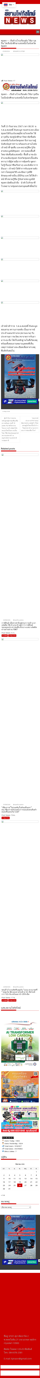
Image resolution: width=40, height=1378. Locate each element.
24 (9, 1185)
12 (20, 1178)
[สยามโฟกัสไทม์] (3, 31)
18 (15, 1182)
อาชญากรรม (6, 411)
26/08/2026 (6, 620)
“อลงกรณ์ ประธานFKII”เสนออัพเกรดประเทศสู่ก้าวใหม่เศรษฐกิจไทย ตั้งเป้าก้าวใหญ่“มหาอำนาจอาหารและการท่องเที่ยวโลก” (29, 424)
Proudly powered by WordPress (16, 1372)
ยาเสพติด (4, 635)
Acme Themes (25, 1374)
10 (9, 1178)
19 (20, 1182)
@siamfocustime (18, 620)
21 (31, 1182)
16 (4, 1182)
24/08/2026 (6, 987)
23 (4, 1185)
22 (36, 1182)
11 (15, 1178)
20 (25, 1182)
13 (25, 1178)
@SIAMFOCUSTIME (19, 51)
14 (31, 1178)
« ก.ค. (3, 1195)
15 (36, 1178)
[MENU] (37, 31)
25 (15, 1185)
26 (20, 1185)
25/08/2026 (6, 805)
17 (9, 1182)
